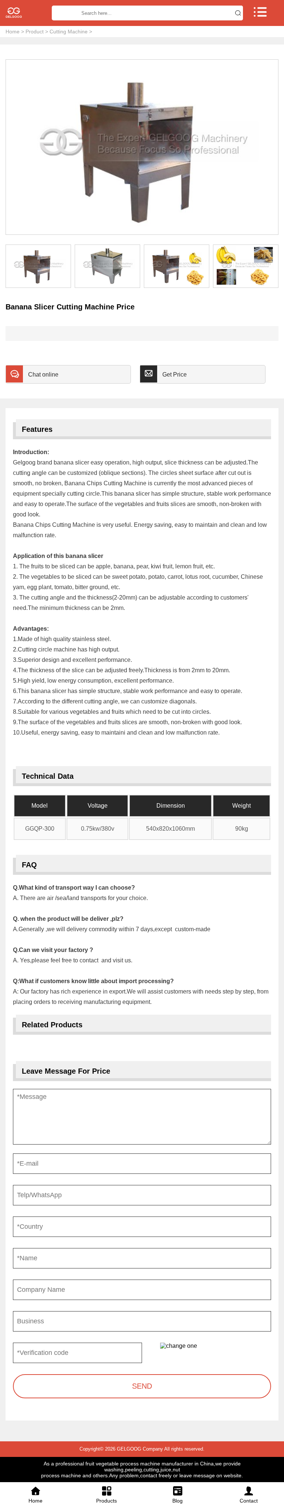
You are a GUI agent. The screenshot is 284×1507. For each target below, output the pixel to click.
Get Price (174, 374)
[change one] (215, 1346)
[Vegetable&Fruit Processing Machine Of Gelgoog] (22, 12)
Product (35, 32)
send (142, 1386)
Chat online (43, 374)
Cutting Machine (69, 32)
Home (13, 32)
